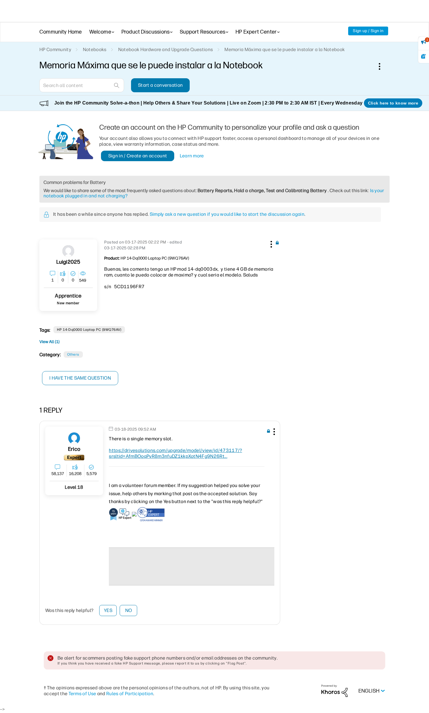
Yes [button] (108, 610)
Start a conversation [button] (160, 85)
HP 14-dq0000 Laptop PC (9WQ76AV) (89, 330)
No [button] (128, 610)
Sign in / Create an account (137, 156)
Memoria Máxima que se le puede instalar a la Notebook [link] (284, 49)
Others (73, 354)
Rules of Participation (129, 693)
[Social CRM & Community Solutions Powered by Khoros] (334, 690)
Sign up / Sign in (368, 30)
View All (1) (49, 341)
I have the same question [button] (80, 378)
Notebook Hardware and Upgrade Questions (165, 49)
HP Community (55, 49)
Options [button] (383, 66)
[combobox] (81, 85)
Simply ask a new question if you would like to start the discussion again (227, 214)
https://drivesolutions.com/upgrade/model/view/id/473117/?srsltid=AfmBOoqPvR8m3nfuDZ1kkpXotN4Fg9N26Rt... (175, 453)
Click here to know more (393, 103)
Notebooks (95, 49)
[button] (270, 243)
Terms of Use (82, 693)
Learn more (192, 156)
